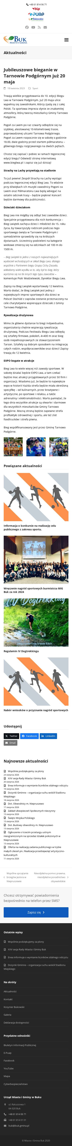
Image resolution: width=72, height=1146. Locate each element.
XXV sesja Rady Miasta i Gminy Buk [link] (27, 778)
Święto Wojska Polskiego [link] (21, 818)
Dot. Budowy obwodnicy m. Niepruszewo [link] (30, 825)
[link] (36, 9)
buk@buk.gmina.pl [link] (18, 1125)
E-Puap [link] (7, 1052)
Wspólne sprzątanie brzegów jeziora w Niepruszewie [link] (16, 877)
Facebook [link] (9, 1060)
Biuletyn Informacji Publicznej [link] (20, 1045)
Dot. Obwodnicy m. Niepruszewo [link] (26, 803)
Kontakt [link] (8, 999)
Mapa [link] (7, 1076)
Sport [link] (35, 88)
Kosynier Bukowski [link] (14, 1007)
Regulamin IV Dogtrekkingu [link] (21, 651)
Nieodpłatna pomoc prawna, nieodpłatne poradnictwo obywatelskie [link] (50, 877)
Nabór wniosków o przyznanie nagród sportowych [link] (36, 710)
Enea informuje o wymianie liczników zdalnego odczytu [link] (38, 785)
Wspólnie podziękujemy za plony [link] (26, 771)
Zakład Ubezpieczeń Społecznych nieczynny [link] (31, 810)
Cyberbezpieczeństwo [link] (16, 1084)
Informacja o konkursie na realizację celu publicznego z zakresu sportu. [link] (30, 527)
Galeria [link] (7, 1014)
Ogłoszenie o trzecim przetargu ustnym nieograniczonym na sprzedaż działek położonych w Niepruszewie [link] (32, 836)
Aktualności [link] (10, 991)
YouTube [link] (8, 1068)
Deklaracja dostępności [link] (16, 1022)
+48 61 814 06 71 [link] (38, 4)
